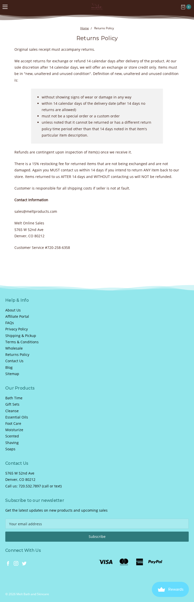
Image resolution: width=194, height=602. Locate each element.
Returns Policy (17, 354)
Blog (9, 367)
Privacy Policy (16, 329)
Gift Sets (12, 404)
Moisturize (14, 429)
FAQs (9, 322)
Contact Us (14, 360)
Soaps (10, 449)
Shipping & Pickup (20, 335)
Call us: (33, 486)
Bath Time (13, 398)
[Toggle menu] (5, 6)
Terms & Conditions (22, 341)
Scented (12, 436)
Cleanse (12, 410)
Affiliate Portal (17, 316)
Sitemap (12, 373)
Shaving (12, 442)
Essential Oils (16, 417)
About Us (13, 310)
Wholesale (14, 348)
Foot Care (13, 423)
